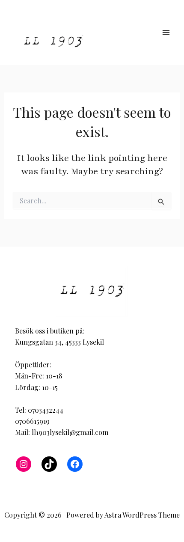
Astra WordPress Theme (142, 514)
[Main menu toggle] (166, 32)
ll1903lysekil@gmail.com (70, 432)
